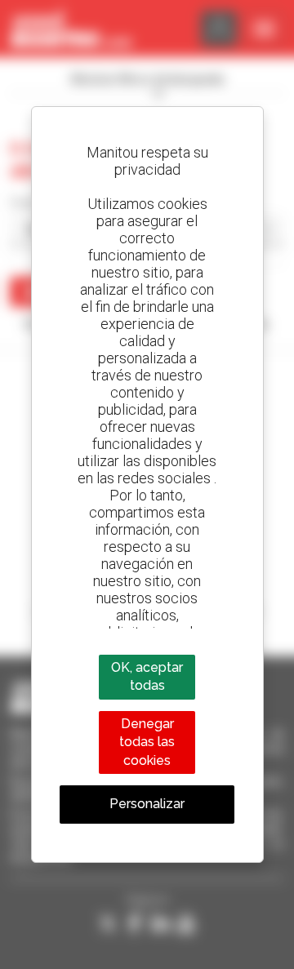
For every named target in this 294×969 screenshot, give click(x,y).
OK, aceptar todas (147, 676)
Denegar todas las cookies (147, 742)
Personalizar (147, 803)
